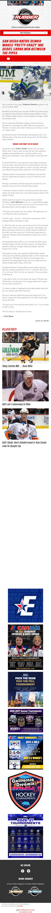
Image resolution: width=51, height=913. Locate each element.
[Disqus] (25, 488)
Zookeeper (20, 906)
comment (8, 58)
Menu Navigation (25, 33)
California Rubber (25, 17)
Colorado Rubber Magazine (34, 884)
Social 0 (22, 871)
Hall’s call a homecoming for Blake (16, 404)
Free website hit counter (25, 912)
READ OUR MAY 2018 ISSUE (25, 144)
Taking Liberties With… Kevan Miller (17, 366)
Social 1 (28, 871)
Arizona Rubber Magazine (16, 884)
